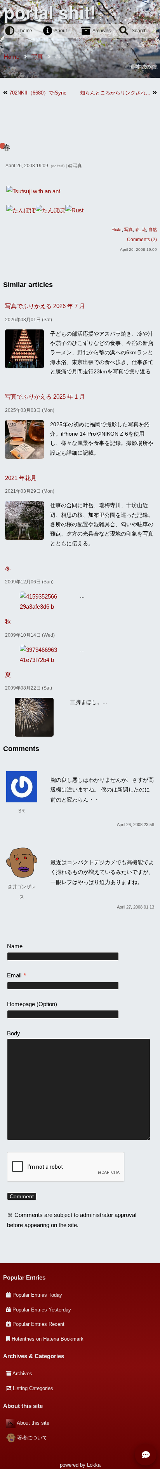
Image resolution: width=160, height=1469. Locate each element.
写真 (77, 165)
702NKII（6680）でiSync (37, 93)
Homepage (21, 1004)
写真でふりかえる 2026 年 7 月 (45, 306)
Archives (101, 30)
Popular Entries (24, 1277)
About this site (33, 1423)
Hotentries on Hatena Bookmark (47, 1339)
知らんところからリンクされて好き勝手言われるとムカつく (115, 93)
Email (16, 975)
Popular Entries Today (37, 1295)
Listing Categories (33, 1388)
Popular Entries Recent (38, 1324)
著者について (32, 1438)
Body (13, 1033)
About (60, 30)
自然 (152, 229)
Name (15, 946)
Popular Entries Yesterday (41, 1310)
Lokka (94, 1465)
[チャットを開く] (146, 1454)
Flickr (116, 229)
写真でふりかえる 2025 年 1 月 (45, 396)
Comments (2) (142, 239)
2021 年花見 (21, 477)
